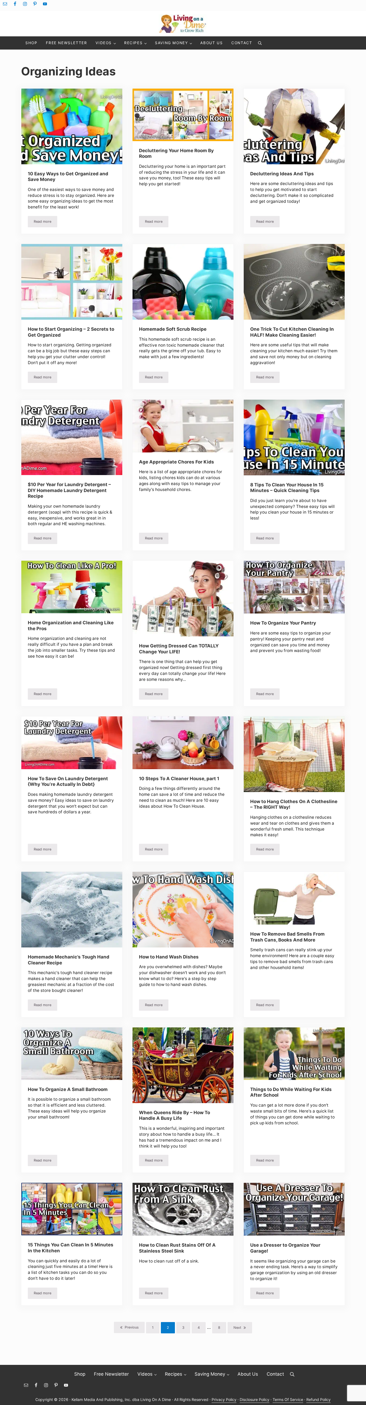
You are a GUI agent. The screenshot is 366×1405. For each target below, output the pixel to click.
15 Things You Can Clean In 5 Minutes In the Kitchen (70, 1247)
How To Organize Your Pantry (283, 623)
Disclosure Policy (254, 1399)
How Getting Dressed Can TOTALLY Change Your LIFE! (179, 648)
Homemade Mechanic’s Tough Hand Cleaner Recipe (68, 959)
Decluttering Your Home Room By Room (176, 153)
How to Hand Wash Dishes (169, 957)
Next (237, 1328)
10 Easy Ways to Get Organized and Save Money (68, 176)
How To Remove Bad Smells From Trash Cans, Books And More (287, 937)
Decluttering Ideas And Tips (282, 173)
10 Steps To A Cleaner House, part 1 (179, 778)
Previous (132, 1327)
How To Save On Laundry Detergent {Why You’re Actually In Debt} (68, 781)
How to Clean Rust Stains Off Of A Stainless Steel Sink (177, 1248)
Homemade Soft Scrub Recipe (172, 329)
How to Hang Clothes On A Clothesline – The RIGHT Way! (293, 804)
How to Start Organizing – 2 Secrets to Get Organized (71, 332)
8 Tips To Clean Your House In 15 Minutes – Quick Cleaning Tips (287, 487)
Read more (45, 222)
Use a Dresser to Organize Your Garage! (285, 1248)
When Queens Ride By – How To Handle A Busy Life (174, 1115)
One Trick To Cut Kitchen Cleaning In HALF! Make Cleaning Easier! (292, 332)
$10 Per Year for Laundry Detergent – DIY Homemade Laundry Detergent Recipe (69, 490)
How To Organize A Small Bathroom (68, 1089)
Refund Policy (318, 1399)
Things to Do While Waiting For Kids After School (291, 1092)
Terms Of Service (288, 1399)
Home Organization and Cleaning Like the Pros (71, 625)
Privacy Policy (224, 1399)
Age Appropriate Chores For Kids (176, 462)
